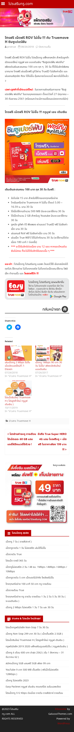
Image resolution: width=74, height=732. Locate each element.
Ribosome (60, 709)
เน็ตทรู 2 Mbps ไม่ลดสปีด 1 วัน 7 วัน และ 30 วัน (30, 607)
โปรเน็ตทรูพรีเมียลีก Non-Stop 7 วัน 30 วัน (27, 627)
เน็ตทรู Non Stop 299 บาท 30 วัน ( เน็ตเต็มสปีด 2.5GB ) (34, 634)
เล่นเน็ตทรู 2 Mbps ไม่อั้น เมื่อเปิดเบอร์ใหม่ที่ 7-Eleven (17, 366)
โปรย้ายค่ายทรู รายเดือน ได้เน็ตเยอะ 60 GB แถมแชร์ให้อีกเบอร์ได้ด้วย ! (21, 439)
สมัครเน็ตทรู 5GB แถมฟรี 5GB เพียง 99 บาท (28, 663)
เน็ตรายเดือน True (15, 590)
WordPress (63, 723)
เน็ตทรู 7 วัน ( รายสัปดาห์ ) (18, 541)
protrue (11, 47)
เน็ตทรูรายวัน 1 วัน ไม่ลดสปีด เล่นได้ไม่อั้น (26, 548)
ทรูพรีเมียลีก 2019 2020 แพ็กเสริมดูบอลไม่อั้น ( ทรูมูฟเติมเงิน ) (37, 646)
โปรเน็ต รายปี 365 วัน (16, 560)
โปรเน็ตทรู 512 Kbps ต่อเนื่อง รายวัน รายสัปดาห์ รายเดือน (34, 693)
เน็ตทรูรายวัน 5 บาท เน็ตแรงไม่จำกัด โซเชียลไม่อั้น (30, 577)
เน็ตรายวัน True (14, 554)
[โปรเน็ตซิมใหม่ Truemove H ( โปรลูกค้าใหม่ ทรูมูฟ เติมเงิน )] (18, 388)
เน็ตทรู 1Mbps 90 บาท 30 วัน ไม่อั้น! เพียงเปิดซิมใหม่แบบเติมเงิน (48, 366)
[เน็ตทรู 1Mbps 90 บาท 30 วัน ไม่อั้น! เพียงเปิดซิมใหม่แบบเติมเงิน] (48, 353)
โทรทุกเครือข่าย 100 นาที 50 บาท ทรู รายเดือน (28, 584)
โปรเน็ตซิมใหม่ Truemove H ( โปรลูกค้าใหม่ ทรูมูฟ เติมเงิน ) (17, 401)
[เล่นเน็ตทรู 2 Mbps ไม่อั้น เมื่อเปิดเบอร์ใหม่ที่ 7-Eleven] (18, 353)
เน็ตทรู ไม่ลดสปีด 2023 (17, 680)
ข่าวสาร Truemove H (20, 421)
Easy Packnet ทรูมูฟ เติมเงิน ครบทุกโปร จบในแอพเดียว (33, 687)
